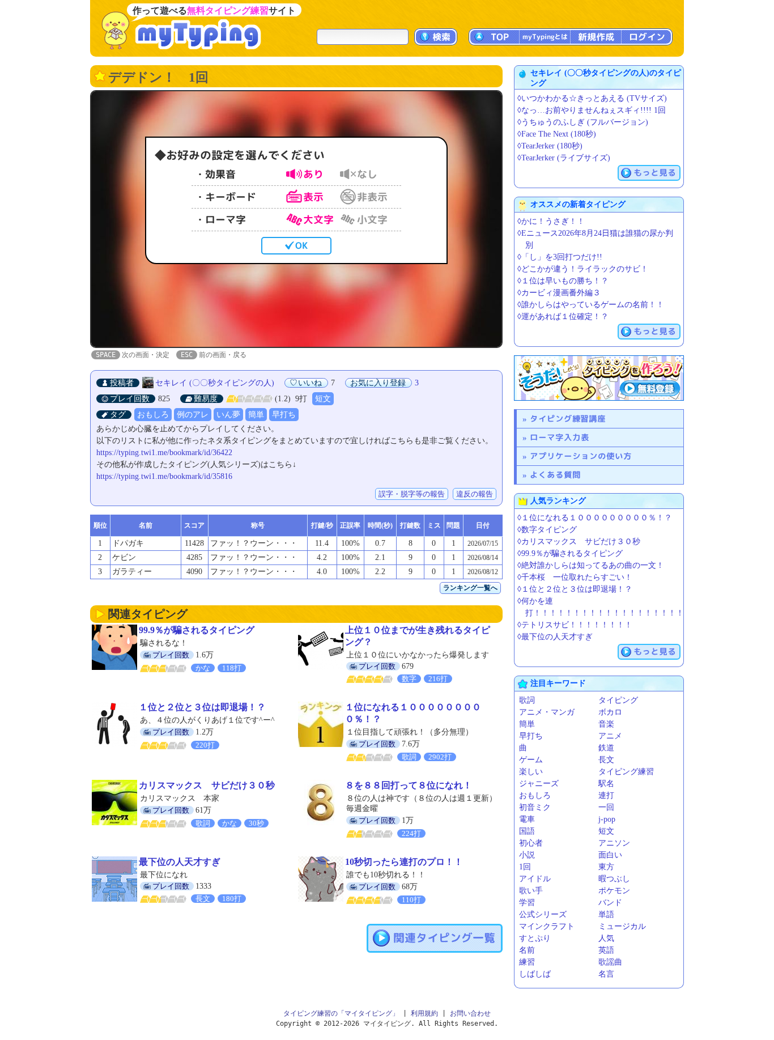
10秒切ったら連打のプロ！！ (404, 862)
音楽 (606, 724)
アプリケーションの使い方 (581, 456)
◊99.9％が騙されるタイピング (570, 553)
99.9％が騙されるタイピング (196, 630)
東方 (606, 867)
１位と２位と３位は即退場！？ (202, 707)
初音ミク (535, 807)
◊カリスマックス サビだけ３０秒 (578, 541)
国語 (527, 831)
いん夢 (228, 414)
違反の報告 (474, 494)
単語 (606, 914)
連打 (606, 795)
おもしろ (153, 414)
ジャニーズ (539, 783)
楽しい (531, 771)
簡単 (256, 414)
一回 (606, 807)
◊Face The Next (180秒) (556, 134)
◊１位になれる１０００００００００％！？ (594, 517)
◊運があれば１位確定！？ (563, 316)
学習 (527, 902)
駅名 (606, 783)
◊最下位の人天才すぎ (555, 637)
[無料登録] (599, 378)
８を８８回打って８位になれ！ (408, 785)
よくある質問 (555, 475)
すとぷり (535, 938)
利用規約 (424, 1013)
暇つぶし (614, 879)
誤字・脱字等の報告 (412, 494)
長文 (606, 759)
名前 (527, 950)
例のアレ (193, 414)
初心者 (531, 843)
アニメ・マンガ (547, 712)
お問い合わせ (470, 1013)
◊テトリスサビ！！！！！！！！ (574, 625)
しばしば (535, 974)
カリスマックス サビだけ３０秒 (207, 785)
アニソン (614, 843)
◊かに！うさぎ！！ (551, 221)
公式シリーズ (543, 914)
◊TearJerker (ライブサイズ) (563, 158)
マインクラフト (547, 926)
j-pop (606, 819)
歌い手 (531, 890)
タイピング (618, 700)
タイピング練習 (626, 771)
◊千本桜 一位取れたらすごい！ (574, 577)
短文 (323, 398)
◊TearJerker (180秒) (549, 146)
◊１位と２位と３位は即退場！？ (574, 589)
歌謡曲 (610, 962)
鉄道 (606, 748)
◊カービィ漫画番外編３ (559, 292)
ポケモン (614, 890)
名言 (606, 974)
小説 (527, 855)
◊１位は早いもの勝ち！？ (563, 281)
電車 (527, 819)
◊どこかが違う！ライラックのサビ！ (582, 269)
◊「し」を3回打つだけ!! (559, 257)
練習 (527, 962)
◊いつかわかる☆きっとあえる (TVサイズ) (592, 98)
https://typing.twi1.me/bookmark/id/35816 (164, 476)
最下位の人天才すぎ (179, 862)
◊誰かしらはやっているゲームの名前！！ (590, 304)
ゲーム (531, 759)
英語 (606, 950)
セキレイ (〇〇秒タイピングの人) (214, 383)
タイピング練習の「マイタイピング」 (341, 1013)
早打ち (284, 414)
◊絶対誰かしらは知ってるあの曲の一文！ (590, 565)
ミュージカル (622, 926)
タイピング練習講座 (568, 419)
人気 (606, 938)
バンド (610, 902)
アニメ (610, 736)
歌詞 (527, 700)
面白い (610, 855)
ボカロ (610, 712)
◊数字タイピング (547, 529)
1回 (525, 867)
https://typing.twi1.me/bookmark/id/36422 (164, 452)
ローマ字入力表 (559, 437)
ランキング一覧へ (470, 588)
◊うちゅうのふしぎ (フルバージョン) (582, 122)
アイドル (535, 879)
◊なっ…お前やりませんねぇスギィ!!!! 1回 (591, 110)
